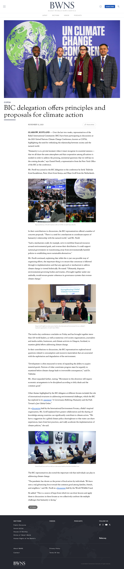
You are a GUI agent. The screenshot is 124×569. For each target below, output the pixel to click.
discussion (36, 408)
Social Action (19, 528)
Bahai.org (102, 538)
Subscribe (110, 6)
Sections (55, 15)
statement (47, 399)
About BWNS (18, 548)
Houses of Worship (21, 532)
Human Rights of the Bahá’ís (25, 538)
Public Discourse (20, 525)
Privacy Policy (55, 548)
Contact (17, 553)
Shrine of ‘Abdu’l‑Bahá (22, 535)
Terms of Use (55, 553)
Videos (66, 15)
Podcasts (78, 15)
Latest (44, 15)
